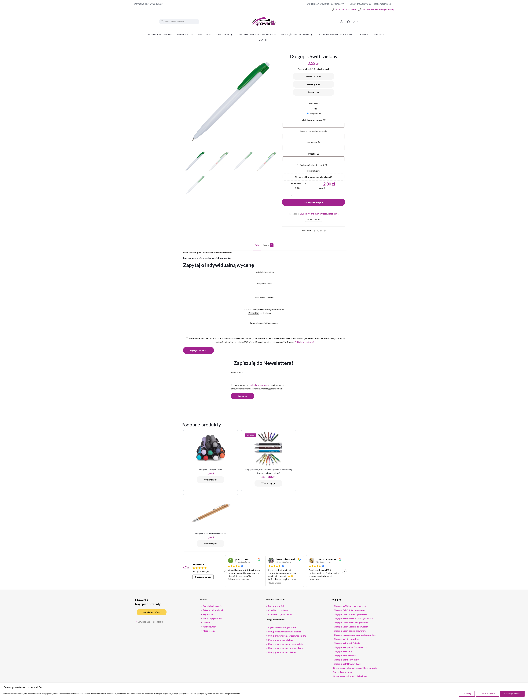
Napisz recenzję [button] (203, 577)
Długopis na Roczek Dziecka (346, 643)
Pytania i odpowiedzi (212, 610)
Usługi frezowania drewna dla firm (284, 631)
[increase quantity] (297, 195)
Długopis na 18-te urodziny (346, 639)
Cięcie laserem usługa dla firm (282, 627)
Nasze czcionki (313, 76)
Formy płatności (276, 606)
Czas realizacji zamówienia (281, 614)
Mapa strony (208, 631)
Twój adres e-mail (264, 283)
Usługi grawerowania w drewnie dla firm (287, 636)
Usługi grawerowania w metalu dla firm (286, 644)
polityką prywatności (259, 385)
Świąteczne (313, 92)
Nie (315, 108)
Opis (257, 245)
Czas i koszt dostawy (278, 610)
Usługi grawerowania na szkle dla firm (286, 648)
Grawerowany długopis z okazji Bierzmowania (355, 668)
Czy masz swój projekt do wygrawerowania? (264, 309)
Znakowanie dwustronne (314, 165)
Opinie (267, 245)
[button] (344, 571)
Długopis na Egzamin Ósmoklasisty (350, 647)
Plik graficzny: (313, 171)
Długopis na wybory (342, 672)
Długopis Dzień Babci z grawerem (349, 631)
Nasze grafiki (313, 84)
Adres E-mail (237, 372)
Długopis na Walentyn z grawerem (349, 606)
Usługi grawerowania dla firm (282, 652)
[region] (264, 691)
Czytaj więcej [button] (234, 583)
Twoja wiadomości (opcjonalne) (264, 323)
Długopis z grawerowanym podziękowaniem (354, 635)
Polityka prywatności (304, 342)
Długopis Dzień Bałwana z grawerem (351, 622)
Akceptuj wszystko (512, 693)
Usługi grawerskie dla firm (280, 640)
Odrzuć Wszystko (487, 693)
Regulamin (207, 614)
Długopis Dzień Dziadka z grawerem (350, 626)
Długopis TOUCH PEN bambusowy (210, 533)
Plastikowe (333, 213)
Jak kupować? (209, 626)
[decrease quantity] (285, 195)
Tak (315, 113)
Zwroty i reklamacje (212, 606)
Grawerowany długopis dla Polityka (350, 676)
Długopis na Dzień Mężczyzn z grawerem (353, 618)
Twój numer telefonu (264, 297)
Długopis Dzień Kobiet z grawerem (350, 614)
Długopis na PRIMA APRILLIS (347, 664)
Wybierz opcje (211, 479)
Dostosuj (467, 693)
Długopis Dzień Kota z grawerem (349, 610)
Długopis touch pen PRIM (210, 469)
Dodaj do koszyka (313, 202)
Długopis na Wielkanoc (344, 655)
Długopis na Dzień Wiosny (346, 659)
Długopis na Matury (342, 651)
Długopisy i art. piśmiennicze (313, 213)
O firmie (206, 622)
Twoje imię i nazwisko (264, 272)
